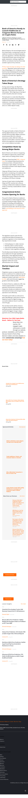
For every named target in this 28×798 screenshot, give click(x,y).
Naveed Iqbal (5, 614)
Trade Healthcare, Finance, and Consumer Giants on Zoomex (14, 457)
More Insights (23, 603)
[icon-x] (8, 733)
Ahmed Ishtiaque (6, 626)
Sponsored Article (16, 506)
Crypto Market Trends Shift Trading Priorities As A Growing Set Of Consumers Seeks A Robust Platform (15, 489)
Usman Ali (5, 637)
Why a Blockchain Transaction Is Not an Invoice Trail (14, 472)
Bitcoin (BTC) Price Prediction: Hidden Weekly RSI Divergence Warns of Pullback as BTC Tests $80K (15, 401)
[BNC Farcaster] (18, 733)
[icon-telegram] (3, 733)
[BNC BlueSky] (16, 733)
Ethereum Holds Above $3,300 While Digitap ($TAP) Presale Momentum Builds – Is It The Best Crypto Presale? (18, 503)
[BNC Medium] (13, 733)
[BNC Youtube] (11, 733)
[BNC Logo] (14, 719)
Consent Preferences (4, 779)
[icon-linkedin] (6, 733)
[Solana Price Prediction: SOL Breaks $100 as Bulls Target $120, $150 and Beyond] (15, 408)
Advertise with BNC (14, 25)
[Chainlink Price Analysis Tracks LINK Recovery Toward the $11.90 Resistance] (15, 370)
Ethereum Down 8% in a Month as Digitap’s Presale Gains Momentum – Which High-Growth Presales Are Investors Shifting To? (18, 532)
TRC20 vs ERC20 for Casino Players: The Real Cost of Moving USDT (15, 441)
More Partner (22, 496)
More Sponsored (22, 426)
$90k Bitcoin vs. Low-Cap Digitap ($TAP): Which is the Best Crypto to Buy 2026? (18, 512)
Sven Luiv (4, 42)
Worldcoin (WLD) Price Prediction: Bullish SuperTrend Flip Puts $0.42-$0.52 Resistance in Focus (13, 643)
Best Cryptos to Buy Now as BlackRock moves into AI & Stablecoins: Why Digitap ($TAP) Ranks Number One (18, 522)
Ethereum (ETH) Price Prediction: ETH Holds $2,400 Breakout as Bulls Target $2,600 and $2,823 (13, 656)
